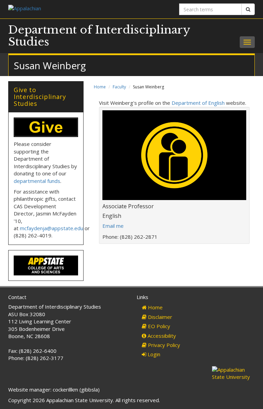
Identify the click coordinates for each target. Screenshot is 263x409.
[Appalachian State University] (67, 9)
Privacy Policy (163, 345)
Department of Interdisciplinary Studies (99, 36)
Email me (113, 225)
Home (100, 87)
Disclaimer (159, 316)
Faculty (119, 87)
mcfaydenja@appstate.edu (51, 228)
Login (153, 354)
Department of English (198, 102)
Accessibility (161, 335)
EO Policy (158, 326)
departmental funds (37, 180)
